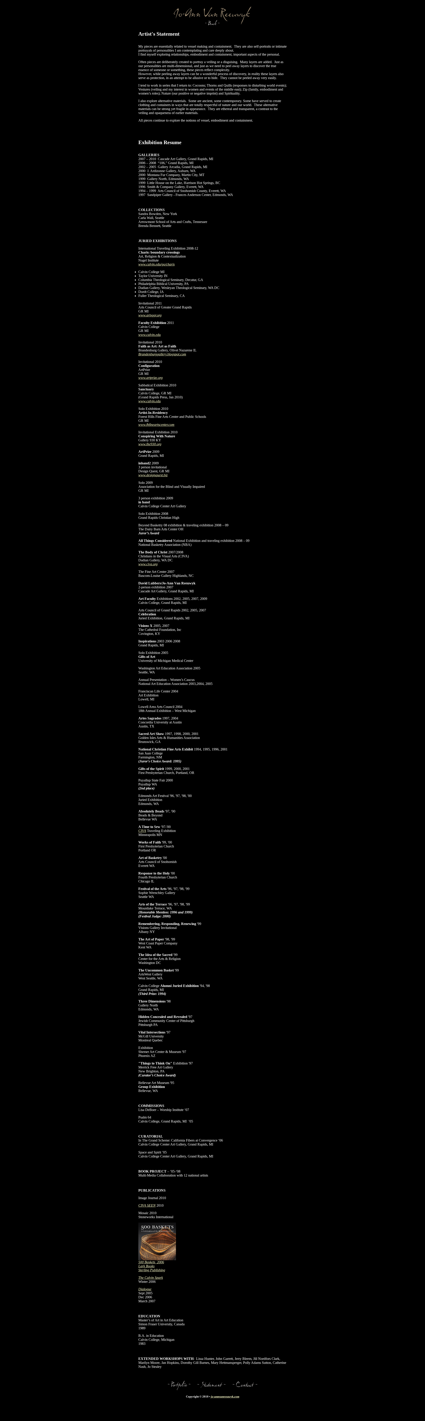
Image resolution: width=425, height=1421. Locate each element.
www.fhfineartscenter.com (156, 424)
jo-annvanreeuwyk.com (225, 1396)
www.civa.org (148, 564)
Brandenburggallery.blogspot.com (162, 354)
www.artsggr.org (150, 315)
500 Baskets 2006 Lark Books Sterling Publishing (151, 1266)
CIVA (142, 831)
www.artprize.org (150, 378)
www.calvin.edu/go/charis (156, 264)
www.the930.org (149, 444)
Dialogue (144, 1289)
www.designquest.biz (153, 475)
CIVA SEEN (147, 1205)
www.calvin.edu (149, 335)
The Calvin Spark (150, 1277)
